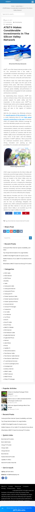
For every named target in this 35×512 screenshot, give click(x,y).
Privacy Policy (11, 488)
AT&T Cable (7, 273)
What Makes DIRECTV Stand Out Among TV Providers (17, 263)
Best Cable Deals (6, 442)
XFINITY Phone (8, 376)
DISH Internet (7, 330)
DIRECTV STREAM (8, 327)
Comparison (7, 309)
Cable (5, 283)
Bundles (6, 281)
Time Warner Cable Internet (11, 356)
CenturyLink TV (8, 294)
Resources (18, 486)
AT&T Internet (8, 275)
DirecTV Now (7, 325)
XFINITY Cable (7, 371)
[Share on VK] (21, 231)
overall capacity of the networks (16, 115)
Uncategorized (8, 366)
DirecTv (6, 319)
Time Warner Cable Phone (11, 358)
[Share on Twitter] (8, 231)
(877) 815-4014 (19, 510)
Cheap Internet (5, 451)
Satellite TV (7, 348)
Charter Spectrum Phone (11, 301)
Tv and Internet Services (10, 361)
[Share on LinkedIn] (14, 231)
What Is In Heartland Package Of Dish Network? (18, 393)
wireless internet (8, 369)
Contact (10, 486)
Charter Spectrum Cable (10, 296)
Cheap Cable (4, 448)
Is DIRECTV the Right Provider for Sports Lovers (15, 255)
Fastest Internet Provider (22, 221)
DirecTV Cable (8, 322)
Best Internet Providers (7, 439)
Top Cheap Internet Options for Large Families (15, 253)
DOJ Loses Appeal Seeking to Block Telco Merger (19, 406)
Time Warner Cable (9, 353)
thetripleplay (18, 22)
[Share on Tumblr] (17, 231)
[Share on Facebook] (4, 231)
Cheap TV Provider (6, 445)
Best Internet (11, 221)
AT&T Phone (7, 278)
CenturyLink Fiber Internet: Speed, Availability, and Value (16, 249)
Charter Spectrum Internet (11, 299)
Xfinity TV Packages (9, 379)
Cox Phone (7, 317)
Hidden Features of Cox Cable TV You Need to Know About (17, 259)
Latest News (19, 6)
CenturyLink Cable (9, 286)
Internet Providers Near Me (8, 462)
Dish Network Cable (9, 332)
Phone (6, 345)
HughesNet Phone (9, 338)
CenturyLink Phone (9, 291)
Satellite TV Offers (6, 459)
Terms (18, 488)
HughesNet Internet (9, 335)
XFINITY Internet (8, 374)
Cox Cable (7, 312)
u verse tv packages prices (11, 363)
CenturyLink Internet (9, 288)
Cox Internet (7, 314)
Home (12, 6)
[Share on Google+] (11, 231)
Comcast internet (8, 304)
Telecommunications (9, 350)
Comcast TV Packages (10, 306)
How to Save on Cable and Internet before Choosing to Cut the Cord (19, 400)
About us (3, 486)
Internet (6, 340)
